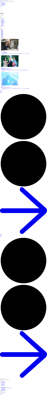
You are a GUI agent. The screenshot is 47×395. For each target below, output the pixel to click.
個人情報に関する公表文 (3, 389)
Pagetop (1, 394)
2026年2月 (2, 32)
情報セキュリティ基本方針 (3, 390)
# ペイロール (2, 23)
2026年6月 (2, 30)
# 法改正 (2, 19)
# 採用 (1, 24)
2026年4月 (2, 31)
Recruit (1, 5)
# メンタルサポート (3, 25)
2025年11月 (2, 34)
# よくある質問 (2, 20)
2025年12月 (2, 33)
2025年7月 (2, 36)
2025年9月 (2, 35)
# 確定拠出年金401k (3, 21)
